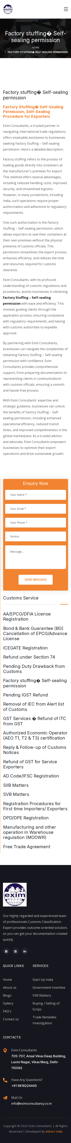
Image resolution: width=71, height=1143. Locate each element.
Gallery (8, 1003)
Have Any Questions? (26, 1080)
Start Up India (43, 979)
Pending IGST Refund (25, 694)
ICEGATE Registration (25, 647)
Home (35, 47)
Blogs (7, 995)
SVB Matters (16, 794)
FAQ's (7, 1011)
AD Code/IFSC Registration (31, 775)
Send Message (36, 579)
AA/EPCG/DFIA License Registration (27, 616)
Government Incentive (49, 987)
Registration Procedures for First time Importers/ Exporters (35, 806)
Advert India (54, 1131)
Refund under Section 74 (29, 657)
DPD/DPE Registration (26, 817)
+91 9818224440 (24, 1086)
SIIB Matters (16, 785)
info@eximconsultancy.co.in (31, 1103)
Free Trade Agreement (26, 846)
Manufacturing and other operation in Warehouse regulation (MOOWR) (29, 832)
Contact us (11, 1019)
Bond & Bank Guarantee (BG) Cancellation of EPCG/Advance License (35, 633)
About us (9, 987)
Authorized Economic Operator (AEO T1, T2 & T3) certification (35, 735)
